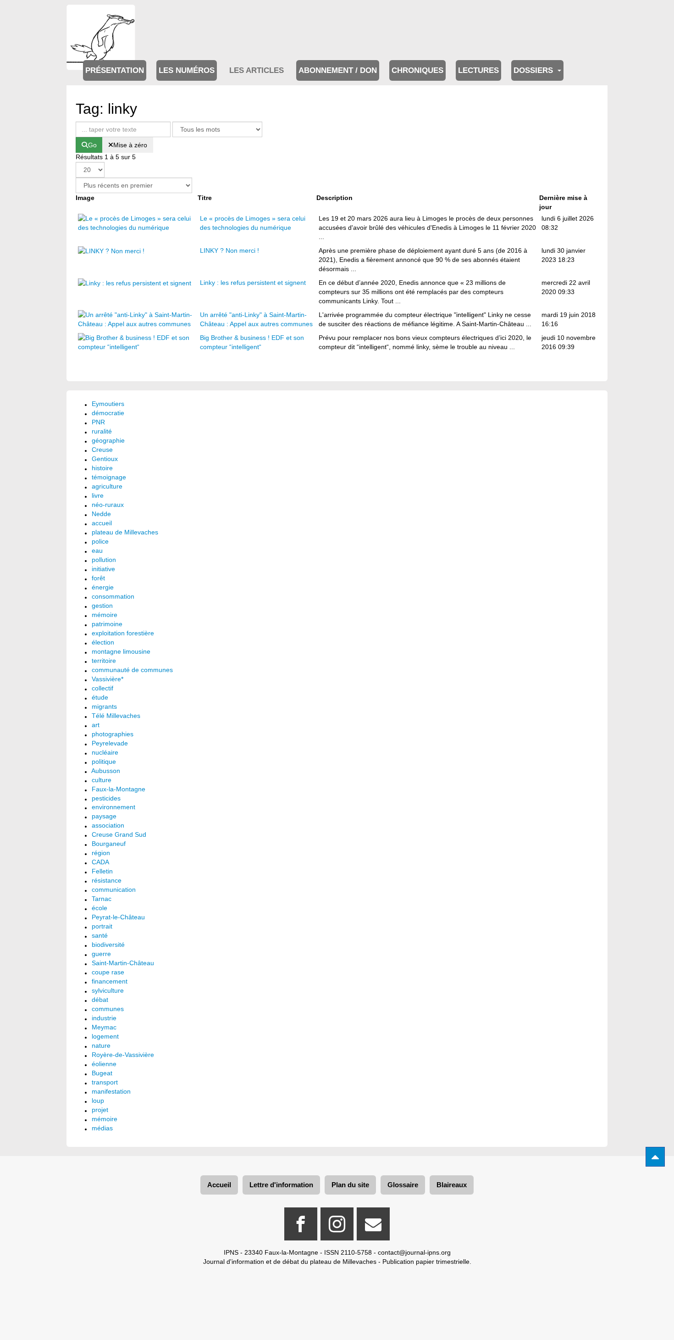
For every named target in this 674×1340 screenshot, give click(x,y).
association (108, 825)
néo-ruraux (108, 504)
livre (98, 495)
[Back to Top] (655, 1157)
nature (101, 1045)
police (100, 541)
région (101, 852)
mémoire (104, 614)
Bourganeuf (109, 843)
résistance (107, 880)
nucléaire (105, 752)
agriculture (107, 486)
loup (98, 1100)
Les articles (256, 70)
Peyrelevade (110, 743)
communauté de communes (132, 669)
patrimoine (107, 624)
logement (105, 1036)
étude (100, 697)
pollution (104, 559)
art (95, 724)
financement (109, 981)
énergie (103, 587)
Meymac (104, 1027)
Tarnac (101, 898)
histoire (102, 468)
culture (101, 780)
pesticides (106, 798)
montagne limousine (121, 651)
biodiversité (108, 944)
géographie (108, 440)
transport (105, 1082)
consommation (113, 596)
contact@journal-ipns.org (414, 1252)
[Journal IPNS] (100, 17)
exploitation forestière (123, 633)
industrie (104, 1018)
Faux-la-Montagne (118, 789)
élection (103, 642)
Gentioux (105, 458)
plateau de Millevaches (125, 532)
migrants (104, 706)
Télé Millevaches (116, 715)
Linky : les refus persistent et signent (253, 282)
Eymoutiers (108, 403)
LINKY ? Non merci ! (229, 250)
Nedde (101, 513)
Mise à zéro (130, 145)
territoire (104, 660)
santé (100, 935)
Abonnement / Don (337, 70)
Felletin (102, 871)
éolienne (104, 1064)
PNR (98, 422)
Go (92, 145)
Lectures (478, 70)
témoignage (109, 477)
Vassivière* (107, 679)
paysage (104, 816)
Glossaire (402, 1185)
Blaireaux (451, 1185)
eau (97, 550)
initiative (103, 569)
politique (104, 761)
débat (100, 999)
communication (114, 889)
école (99, 908)
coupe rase (108, 972)
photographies (112, 734)
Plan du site (350, 1185)
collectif (102, 688)
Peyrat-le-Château (118, 917)
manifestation (111, 1091)
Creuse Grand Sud (119, 834)
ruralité (102, 431)
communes (108, 1008)
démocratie (108, 413)
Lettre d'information (281, 1185)
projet (100, 1109)
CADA (100, 862)
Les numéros (187, 70)
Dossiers (534, 70)
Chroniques (417, 70)
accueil (102, 523)
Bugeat (102, 1073)
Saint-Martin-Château (123, 963)
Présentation (114, 70)
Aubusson (105, 770)
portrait (102, 926)
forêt (98, 578)
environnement (113, 807)
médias (102, 1128)
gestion (102, 605)
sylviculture (108, 990)
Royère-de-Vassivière (123, 1054)
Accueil (219, 1185)
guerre (101, 953)
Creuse (102, 449)
